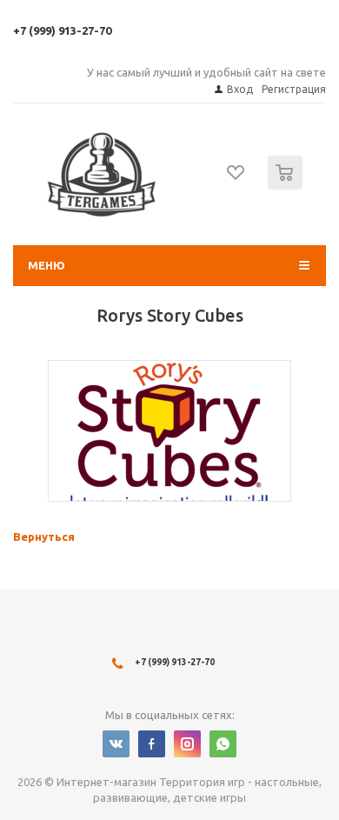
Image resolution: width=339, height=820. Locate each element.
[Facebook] (151, 743)
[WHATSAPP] (222, 743)
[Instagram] (187, 743)
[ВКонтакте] (116, 743)
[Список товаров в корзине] (287, 185)
